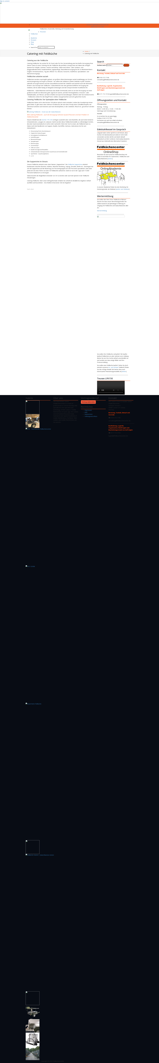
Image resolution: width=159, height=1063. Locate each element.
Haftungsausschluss (91, 416)
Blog (32, 44)
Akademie (34, 38)
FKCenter (43, 32)
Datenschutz (89, 414)
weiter (110, 159)
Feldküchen (34, 34)
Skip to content (4, 1)
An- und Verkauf (113, 367)
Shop (32, 42)
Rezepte (33, 40)
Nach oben (30, 189)
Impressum (88, 410)
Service (33, 36)
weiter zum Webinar (122, 189)
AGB (86, 412)
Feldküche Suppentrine (75, 164)
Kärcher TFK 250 (47, 120)
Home (87, 51)
